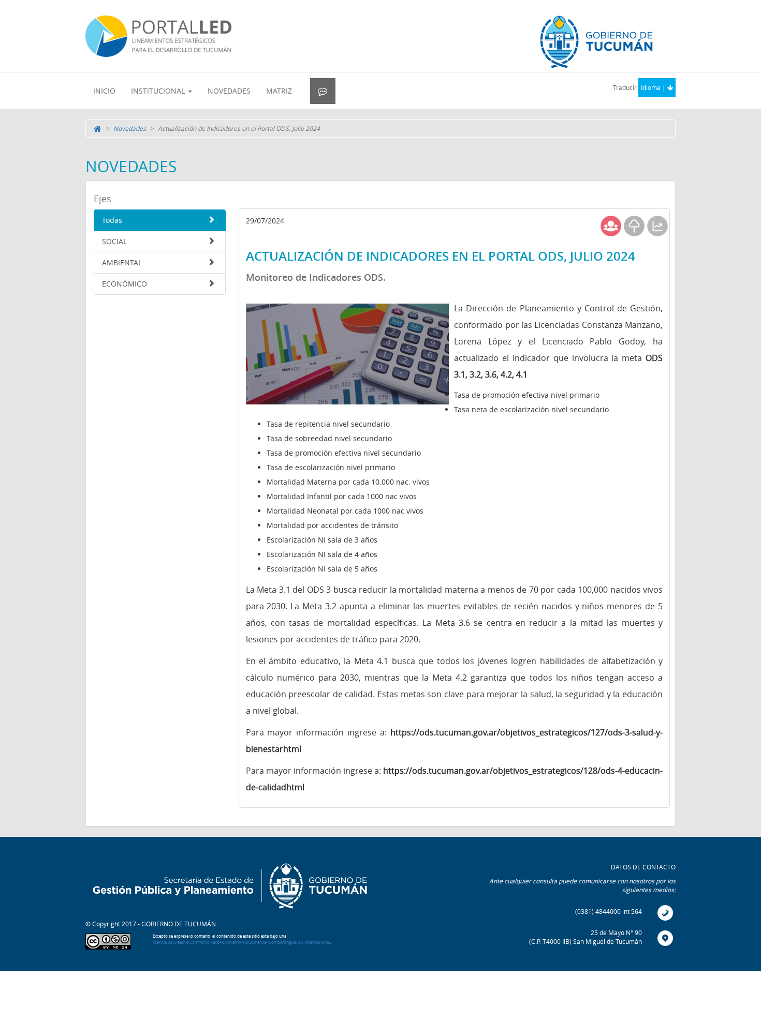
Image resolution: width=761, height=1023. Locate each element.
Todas (112, 220)
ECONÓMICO (124, 284)
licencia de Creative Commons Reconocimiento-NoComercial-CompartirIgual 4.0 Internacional (241, 942)
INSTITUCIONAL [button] (159, 91)
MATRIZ (279, 91)
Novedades (129, 128)
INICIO (104, 91)
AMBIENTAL (122, 262)
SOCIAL (114, 241)
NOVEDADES (229, 91)
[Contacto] (322, 91)
